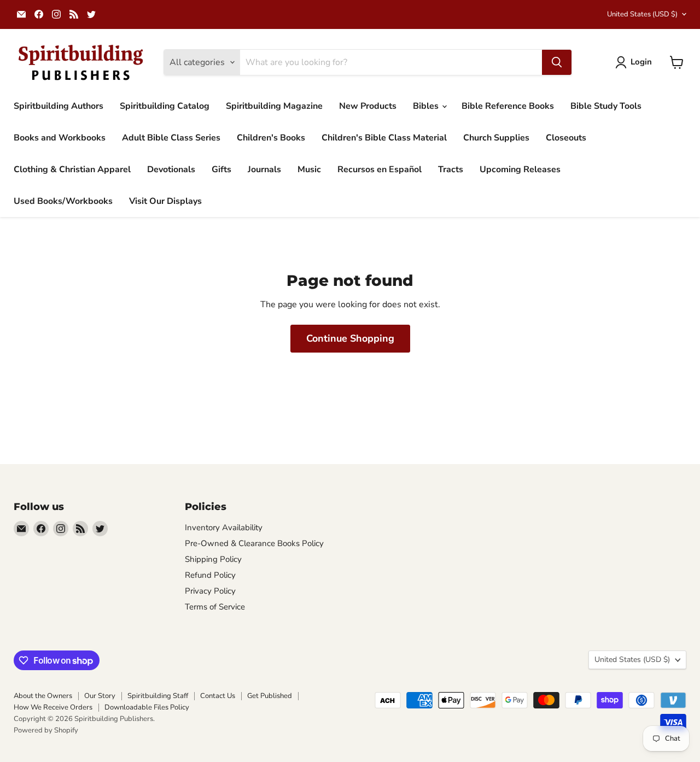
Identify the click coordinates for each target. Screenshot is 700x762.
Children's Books (271, 138)
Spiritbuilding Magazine (274, 106)
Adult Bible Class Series (171, 138)
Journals (264, 169)
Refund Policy (210, 575)
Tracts (450, 169)
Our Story (99, 696)
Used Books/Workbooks (63, 201)
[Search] (556, 62)
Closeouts (566, 138)
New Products (367, 106)
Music (309, 169)
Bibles (427, 106)
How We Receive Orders (53, 707)
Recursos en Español (379, 169)
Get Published (269, 696)
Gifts (221, 169)
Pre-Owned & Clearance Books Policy (254, 543)
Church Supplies (496, 138)
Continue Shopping (350, 338)
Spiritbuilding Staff (157, 696)
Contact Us (217, 696)
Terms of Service (215, 606)
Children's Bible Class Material (384, 138)
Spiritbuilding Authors (58, 106)
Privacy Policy (210, 590)
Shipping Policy (213, 559)
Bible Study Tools (605, 106)
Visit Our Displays (165, 201)
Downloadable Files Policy (146, 707)
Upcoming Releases (520, 169)
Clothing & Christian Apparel (72, 169)
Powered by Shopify (46, 730)
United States (642, 14)
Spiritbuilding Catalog (164, 106)
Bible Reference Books (508, 106)
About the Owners (43, 696)
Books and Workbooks (60, 138)
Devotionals (171, 169)
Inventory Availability (223, 527)
